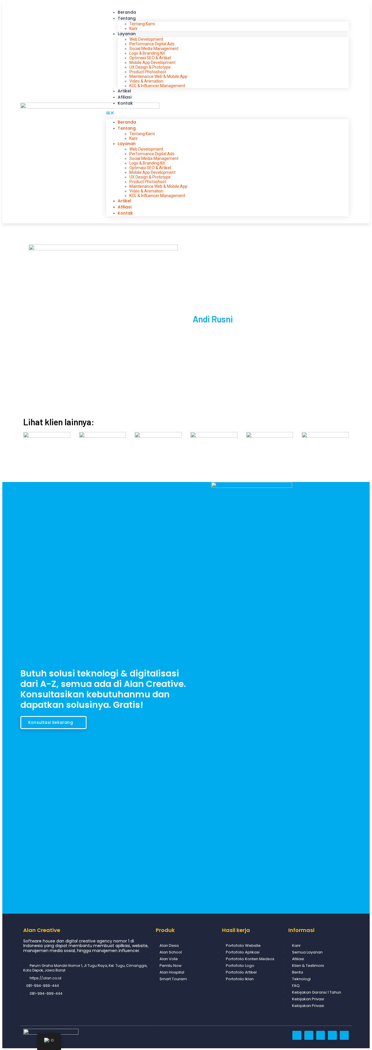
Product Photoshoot (147, 71)
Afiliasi (124, 97)
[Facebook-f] (320, 1035)
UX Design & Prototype (150, 67)
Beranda (127, 12)
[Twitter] (332, 1035)
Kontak (125, 103)
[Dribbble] (296, 1035)
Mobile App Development (152, 62)
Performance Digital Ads (151, 44)
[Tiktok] (344, 1035)
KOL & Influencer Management (157, 85)
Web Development (146, 39)
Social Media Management (153, 48)
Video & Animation (146, 81)
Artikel (124, 91)
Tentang (127, 18)
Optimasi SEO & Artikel (150, 58)
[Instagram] (308, 1035)
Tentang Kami (142, 24)
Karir (133, 28)
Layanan (127, 34)
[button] (227, 112)
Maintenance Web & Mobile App (158, 76)
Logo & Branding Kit (147, 53)
